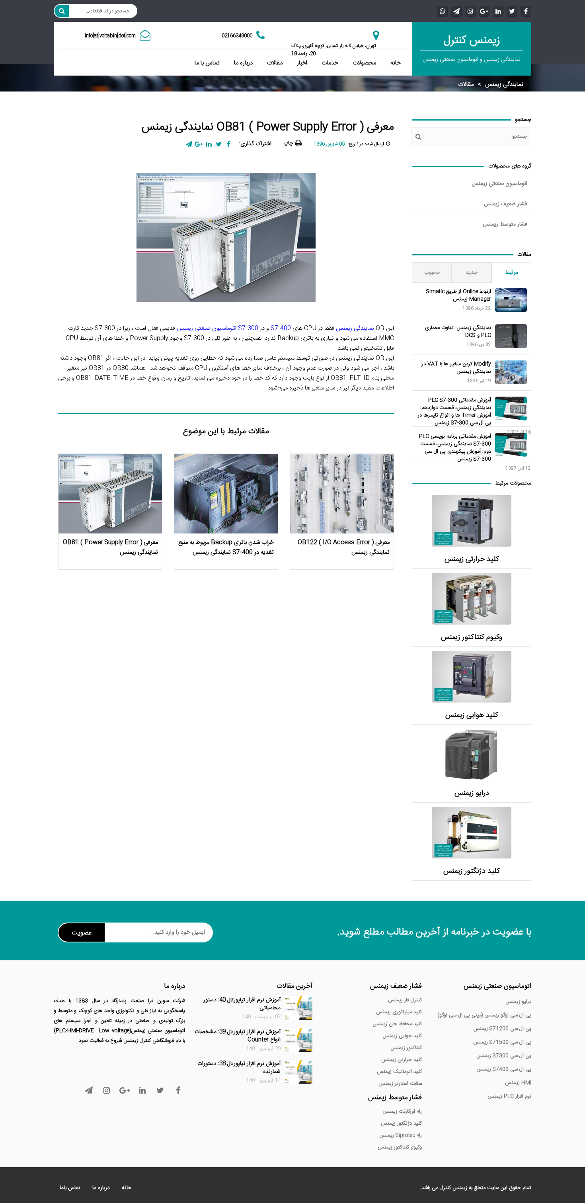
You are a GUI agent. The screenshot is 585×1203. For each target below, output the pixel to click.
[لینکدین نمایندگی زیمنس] (498, 11)
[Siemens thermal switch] (471, 521)
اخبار (302, 63)
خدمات (330, 63)
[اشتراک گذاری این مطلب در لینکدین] (209, 144)
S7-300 (248, 328)
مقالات (275, 63)
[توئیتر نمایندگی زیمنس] (512, 11)
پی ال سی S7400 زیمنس (503, 1069)
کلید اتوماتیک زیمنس (399, 1071)
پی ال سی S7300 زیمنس (503, 1055)
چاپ (288, 143)
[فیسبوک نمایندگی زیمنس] (526, 11)
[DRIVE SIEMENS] (471, 755)
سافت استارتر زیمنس (400, 1083)
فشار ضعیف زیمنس (505, 204)
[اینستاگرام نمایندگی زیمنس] (470, 11)
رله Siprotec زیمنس (400, 1135)
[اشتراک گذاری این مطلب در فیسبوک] (229, 144)
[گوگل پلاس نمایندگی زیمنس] (484, 11)
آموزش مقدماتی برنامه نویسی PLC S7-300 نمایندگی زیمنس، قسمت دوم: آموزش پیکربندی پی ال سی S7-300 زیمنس (455, 448)
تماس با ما (207, 63)
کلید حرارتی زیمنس (472, 560)
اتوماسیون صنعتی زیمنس (499, 184)
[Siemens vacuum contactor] (471, 599)
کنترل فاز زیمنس (405, 1000)
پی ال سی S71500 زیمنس (502, 1042)
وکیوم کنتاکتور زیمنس (471, 637)
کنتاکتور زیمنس (406, 1047)
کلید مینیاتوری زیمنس (399, 1012)
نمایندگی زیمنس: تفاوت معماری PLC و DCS (458, 331)
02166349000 (237, 36)
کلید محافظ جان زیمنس (397, 1024)
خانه (395, 63)
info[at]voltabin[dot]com (110, 36)
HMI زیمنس (518, 1082)
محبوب (432, 272)
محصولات (364, 63)
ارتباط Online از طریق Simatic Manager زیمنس (458, 295)
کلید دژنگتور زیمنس (471, 871)
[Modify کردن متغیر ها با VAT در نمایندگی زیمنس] (511, 372)
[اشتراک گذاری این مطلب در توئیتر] (219, 144)
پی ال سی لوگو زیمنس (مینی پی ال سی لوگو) (484, 1015)
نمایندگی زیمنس (504, 85)
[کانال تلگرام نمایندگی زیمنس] (456, 11)
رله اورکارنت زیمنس (402, 1111)
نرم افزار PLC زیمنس (509, 1096)
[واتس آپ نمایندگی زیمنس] (442, 11)
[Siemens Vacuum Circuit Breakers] (471, 832)
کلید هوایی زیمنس (471, 715)
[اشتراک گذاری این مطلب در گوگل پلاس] (199, 144)
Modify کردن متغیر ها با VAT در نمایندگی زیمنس (456, 368)
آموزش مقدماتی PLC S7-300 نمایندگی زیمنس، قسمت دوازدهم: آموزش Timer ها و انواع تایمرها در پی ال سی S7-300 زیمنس (454, 412)
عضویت (82, 933)
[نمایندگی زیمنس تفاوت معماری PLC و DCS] (511, 336)
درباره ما (243, 63)
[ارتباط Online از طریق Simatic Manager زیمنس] (511, 300)
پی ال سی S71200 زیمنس (502, 1028)
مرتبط (511, 272)
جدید (472, 272)
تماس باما (70, 1188)
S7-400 (281, 328)
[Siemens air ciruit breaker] (471, 677)
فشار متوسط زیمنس (505, 224)
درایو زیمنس (471, 793)
